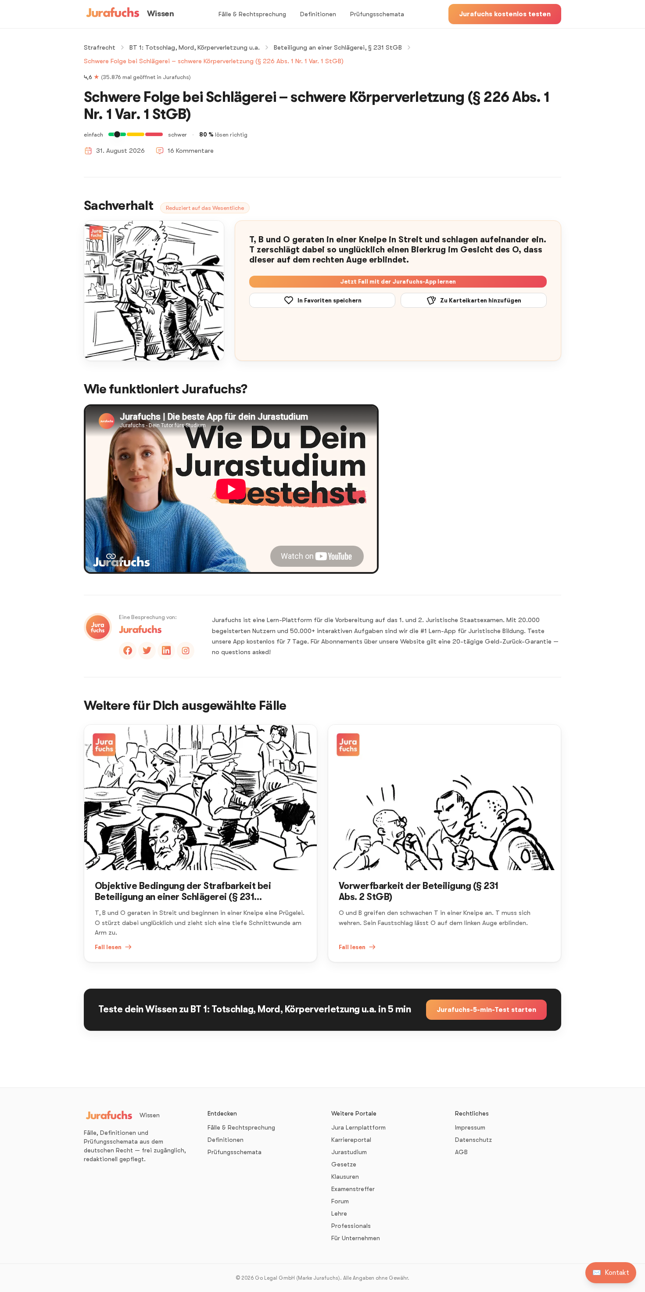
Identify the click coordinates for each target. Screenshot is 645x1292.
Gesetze (343, 1164)
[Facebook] (127, 650)
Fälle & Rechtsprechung (252, 14)
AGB (461, 1151)
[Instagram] (185, 650)
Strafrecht (99, 47)
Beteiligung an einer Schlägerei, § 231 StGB (338, 47)
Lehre (339, 1213)
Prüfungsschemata (377, 14)
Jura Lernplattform (358, 1127)
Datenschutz (473, 1139)
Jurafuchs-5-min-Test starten (486, 1010)
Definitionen (318, 14)
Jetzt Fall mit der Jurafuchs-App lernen (398, 281)
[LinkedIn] (166, 650)
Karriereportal (351, 1139)
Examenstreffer (353, 1188)
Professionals (351, 1225)
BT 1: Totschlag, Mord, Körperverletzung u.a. (194, 47)
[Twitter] (147, 650)
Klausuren (345, 1176)
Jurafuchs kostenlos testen (505, 14)
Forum (340, 1201)
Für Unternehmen (355, 1238)
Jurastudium (349, 1151)
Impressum (470, 1127)
